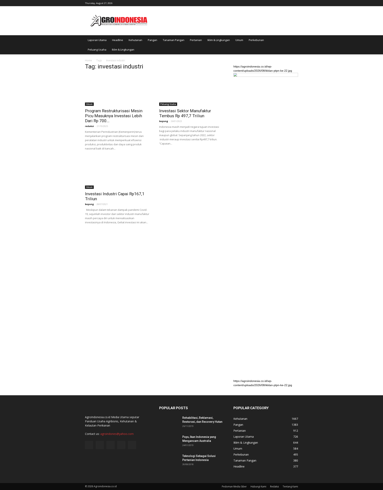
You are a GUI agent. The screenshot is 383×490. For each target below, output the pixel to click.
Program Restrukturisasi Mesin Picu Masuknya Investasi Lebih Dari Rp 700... (113, 115)
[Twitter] (282, 2)
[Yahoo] (288, 2)
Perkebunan (256, 40)
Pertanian (196, 40)
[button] (293, 45)
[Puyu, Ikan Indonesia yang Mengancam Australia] (169, 442)
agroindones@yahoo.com (117, 434)
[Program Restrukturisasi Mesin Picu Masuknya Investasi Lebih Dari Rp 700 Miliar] (117, 90)
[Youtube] (295, 2)
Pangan (152, 40)
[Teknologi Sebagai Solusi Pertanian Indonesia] (169, 461)
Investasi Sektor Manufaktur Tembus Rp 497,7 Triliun (185, 113)
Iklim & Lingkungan (218, 40)
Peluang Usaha (97, 49)
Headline (117, 40)
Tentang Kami (290, 486)
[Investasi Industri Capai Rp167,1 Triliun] (117, 173)
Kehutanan (135, 40)
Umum (239, 40)
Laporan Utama (97, 40)
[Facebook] (269, 2)
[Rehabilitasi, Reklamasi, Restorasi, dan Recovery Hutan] (169, 423)
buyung (163, 121)
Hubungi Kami (258, 486)
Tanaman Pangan (173, 40)
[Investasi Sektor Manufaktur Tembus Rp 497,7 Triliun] (191, 90)
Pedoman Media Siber (234, 486)
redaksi (89, 126)
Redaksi (274, 486)
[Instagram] (275, 2)
